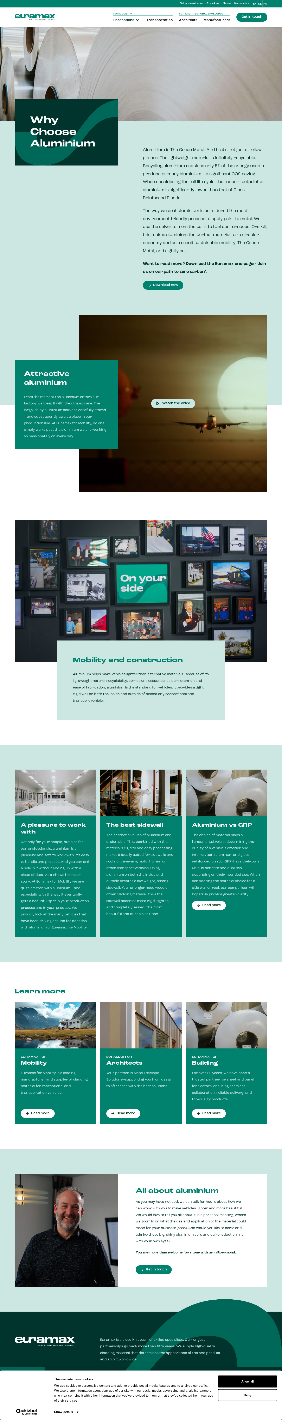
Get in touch (252, 17)
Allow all (247, 1381)
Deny (247, 1395)
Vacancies (241, 3)
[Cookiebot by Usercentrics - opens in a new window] (27, 1412)
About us (212, 3)
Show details (63, 1412)
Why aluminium (191, 3)
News (227, 3)
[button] (126, 20)
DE (260, 3)
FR (265, 3)
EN (255, 3)
